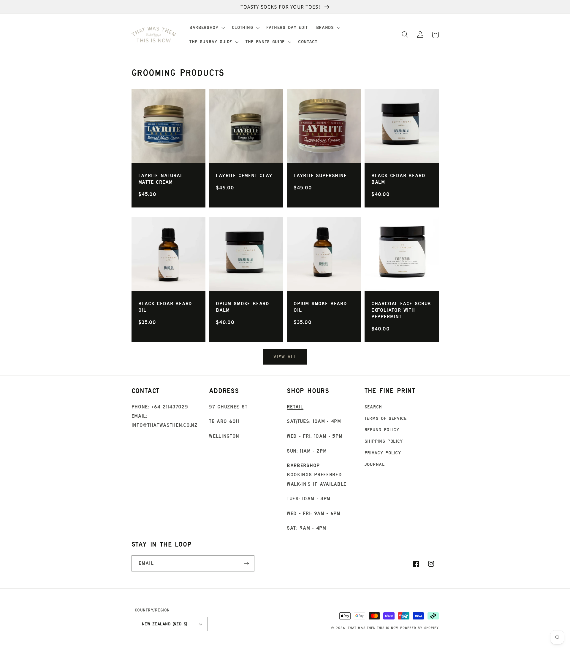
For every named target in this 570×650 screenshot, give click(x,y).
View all (284, 356)
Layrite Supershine (320, 175)
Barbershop (303, 465)
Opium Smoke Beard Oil (320, 307)
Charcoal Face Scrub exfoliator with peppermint (401, 310)
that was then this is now (373, 628)
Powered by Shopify (419, 628)
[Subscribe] (246, 563)
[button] (206, 27)
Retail (295, 407)
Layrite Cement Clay (244, 175)
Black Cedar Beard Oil (165, 307)
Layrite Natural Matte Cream (160, 179)
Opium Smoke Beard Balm (242, 307)
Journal (375, 464)
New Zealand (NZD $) (164, 624)
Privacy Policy (383, 452)
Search (373, 406)
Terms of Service (386, 418)
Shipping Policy (384, 441)
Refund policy (382, 429)
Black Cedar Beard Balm (398, 179)
